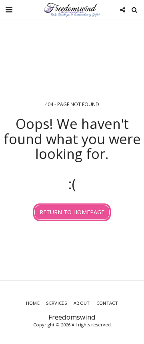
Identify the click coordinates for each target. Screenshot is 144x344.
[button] (9, 9)
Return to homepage (72, 212)
